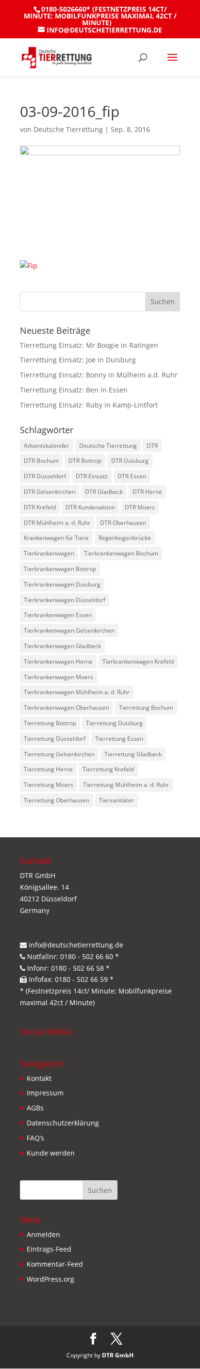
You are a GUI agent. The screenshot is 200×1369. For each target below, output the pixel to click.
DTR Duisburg (130, 460)
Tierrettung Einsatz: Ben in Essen (74, 389)
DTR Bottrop (84, 460)
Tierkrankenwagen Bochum (121, 553)
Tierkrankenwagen (49, 553)
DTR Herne (147, 492)
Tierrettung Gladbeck (133, 754)
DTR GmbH (117, 1355)
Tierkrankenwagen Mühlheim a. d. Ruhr (77, 692)
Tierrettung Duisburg (114, 723)
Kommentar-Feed (55, 1264)
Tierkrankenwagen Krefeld (138, 661)
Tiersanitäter (116, 800)
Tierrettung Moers (48, 785)
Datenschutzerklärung (63, 1122)
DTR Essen (131, 476)
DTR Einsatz (92, 476)
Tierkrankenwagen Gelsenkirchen (69, 630)
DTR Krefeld (40, 507)
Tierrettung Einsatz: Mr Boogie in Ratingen (89, 345)
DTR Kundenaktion (90, 507)
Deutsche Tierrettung (68, 129)
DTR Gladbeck (104, 492)
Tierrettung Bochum (146, 707)
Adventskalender (46, 445)
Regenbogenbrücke (125, 538)
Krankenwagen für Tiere (56, 538)
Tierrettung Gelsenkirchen (59, 754)
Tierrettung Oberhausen (56, 800)
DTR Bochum (41, 460)
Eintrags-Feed (49, 1249)
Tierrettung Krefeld (108, 769)
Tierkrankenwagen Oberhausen (66, 707)
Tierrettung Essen (119, 738)
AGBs (35, 1107)
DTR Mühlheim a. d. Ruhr (57, 523)
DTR (152, 445)
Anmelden (43, 1234)
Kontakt (39, 1078)
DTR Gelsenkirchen (49, 492)
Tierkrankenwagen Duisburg (62, 584)
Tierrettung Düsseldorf (54, 738)
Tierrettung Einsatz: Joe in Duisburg (78, 359)
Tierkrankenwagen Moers (58, 677)
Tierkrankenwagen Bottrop (60, 569)
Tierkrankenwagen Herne (58, 661)
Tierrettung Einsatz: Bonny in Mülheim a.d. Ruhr (99, 374)
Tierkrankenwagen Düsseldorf (64, 600)
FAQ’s (35, 1137)
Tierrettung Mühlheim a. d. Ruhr (126, 785)
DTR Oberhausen (123, 523)
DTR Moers (140, 507)
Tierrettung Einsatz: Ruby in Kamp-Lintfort (89, 404)
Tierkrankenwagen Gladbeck (62, 646)
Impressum (45, 1092)
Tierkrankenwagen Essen (58, 615)
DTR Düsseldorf (45, 476)
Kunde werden (51, 1152)
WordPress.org (50, 1279)
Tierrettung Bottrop (50, 723)
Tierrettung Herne (48, 769)
